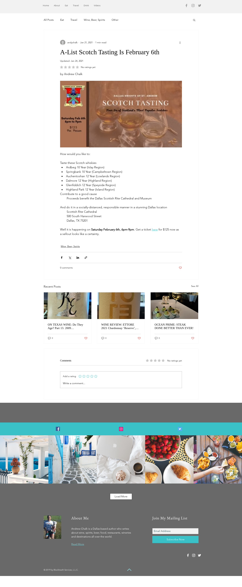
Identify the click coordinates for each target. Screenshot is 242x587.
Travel (73, 19)
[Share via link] (85, 257)
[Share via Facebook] (61, 257)
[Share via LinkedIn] (77, 257)
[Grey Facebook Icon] (186, 5)
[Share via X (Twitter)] (69, 257)
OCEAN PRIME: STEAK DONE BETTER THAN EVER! (174, 326)
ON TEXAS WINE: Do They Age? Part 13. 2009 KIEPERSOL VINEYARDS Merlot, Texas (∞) (65, 326)
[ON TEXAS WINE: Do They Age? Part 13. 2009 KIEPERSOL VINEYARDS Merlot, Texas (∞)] (67, 305)
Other (115, 19)
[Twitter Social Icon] (180, 429)
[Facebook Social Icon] (58, 429)
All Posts (49, 19)
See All (194, 286)
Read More (77, 544)
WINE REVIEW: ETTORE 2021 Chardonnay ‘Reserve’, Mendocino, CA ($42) (118, 326)
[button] (194, 20)
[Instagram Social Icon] (121, 429)
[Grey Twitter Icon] (200, 5)
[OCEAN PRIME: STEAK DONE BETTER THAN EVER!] (174, 305)
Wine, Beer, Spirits (94, 19)
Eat (62, 19)
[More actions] (180, 42)
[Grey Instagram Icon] (193, 5)
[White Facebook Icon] (188, 555)
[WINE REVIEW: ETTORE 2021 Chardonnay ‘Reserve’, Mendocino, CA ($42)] (121, 305)
